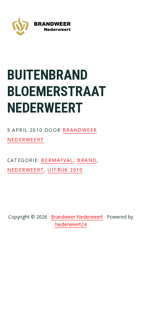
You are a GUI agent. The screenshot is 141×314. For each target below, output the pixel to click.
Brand (87, 160)
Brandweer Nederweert (41, 26)
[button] (129, 26)
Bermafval (57, 160)
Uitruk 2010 (65, 169)
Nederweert (25, 169)
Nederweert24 (71, 224)
